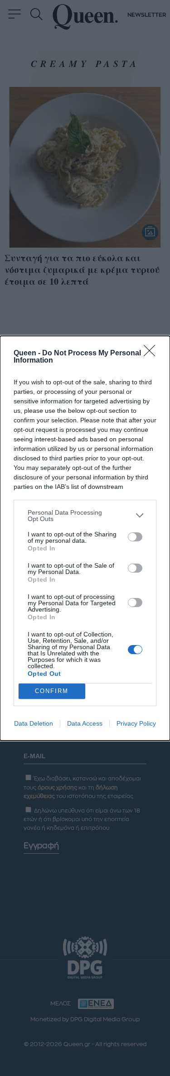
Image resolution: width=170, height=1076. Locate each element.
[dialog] (85, 538)
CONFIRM (51, 691)
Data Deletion (33, 723)
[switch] (135, 536)
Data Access (84, 723)
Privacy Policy (136, 723)
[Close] (152, 353)
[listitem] (85, 515)
